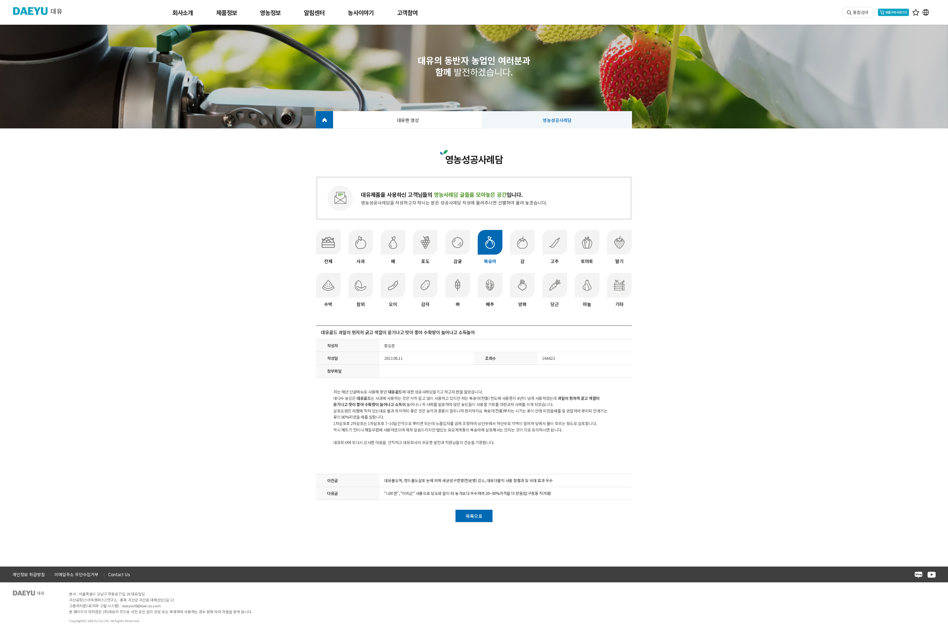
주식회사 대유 (41, 11)
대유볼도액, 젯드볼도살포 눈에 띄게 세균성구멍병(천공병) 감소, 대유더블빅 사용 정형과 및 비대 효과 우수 (468, 480)
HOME (324, 119)
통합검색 (861, 12)
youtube (932, 575)
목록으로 (474, 516)
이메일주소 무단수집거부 (76, 574)
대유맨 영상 (408, 120)
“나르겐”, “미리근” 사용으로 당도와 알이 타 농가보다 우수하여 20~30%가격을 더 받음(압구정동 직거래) (467, 493)
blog (918, 575)
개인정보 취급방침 (28, 574)
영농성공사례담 (557, 120)
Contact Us (119, 574)
